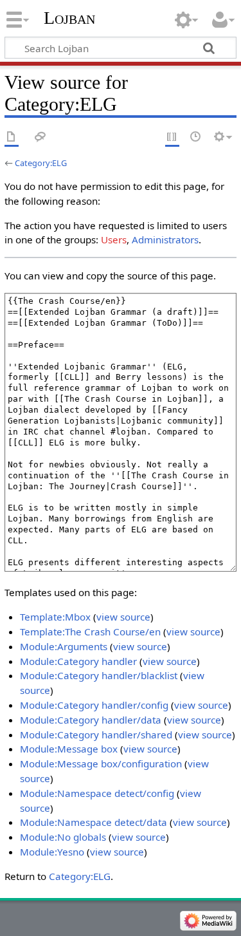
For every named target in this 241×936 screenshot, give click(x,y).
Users (114, 239)
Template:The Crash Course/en (90, 631)
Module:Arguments (63, 646)
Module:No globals (63, 836)
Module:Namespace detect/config (97, 793)
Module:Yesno (52, 851)
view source (123, 616)
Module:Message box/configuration (101, 763)
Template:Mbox (55, 616)
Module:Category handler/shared (96, 734)
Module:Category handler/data (90, 719)
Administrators (165, 239)
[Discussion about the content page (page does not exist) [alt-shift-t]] (40, 137)
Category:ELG (41, 163)
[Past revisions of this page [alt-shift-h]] (196, 137)
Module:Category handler (78, 661)
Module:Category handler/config (94, 704)
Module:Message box (69, 748)
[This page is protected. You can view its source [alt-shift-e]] (172, 137)
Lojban (69, 18)
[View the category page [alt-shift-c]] (11, 137)
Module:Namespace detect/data (93, 822)
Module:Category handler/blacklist (98, 675)
